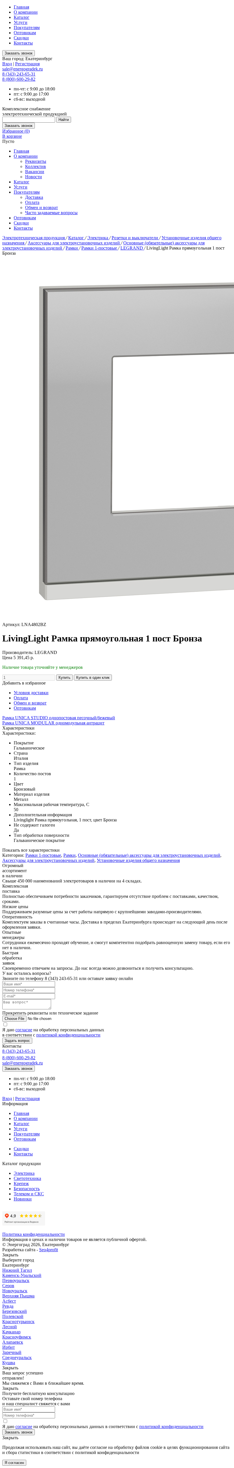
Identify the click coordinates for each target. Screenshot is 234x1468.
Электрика (98, 237)
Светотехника (27, 1178)
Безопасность (27, 1188)
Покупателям (27, 27)
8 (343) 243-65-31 (18, 74)
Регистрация (27, 63)
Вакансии (34, 171)
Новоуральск (14, 1290)
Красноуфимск (16, 1337)
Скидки (21, 37)
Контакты (23, 43)
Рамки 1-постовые (99, 248)
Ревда (7, 1306)
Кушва (8, 1362)
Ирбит (8, 1347)
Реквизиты (35, 161)
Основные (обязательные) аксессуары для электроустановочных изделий (149, 855)
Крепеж (21, 1183)
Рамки (72, 248)
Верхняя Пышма (18, 1295)
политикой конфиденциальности (68, 1034)
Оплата (32, 202)
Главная (21, 7)
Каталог (21, 17)
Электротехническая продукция (34, 237)
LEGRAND (132, 248)
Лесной (9, 1326)
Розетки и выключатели (135, 237)
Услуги (20, 22)
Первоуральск (15, 1280)
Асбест (9, 1301)
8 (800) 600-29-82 (18, 79)
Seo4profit (48, 1249)
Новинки (23, 1198)
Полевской (12, 1316)
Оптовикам (25, 32)
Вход (7, 63)
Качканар (11, 1331)
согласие (23, 1029)
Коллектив (35, 166)
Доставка (34, 197)
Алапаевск (12, 1342)
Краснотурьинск (18, 1321)
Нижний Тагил (17, 1270)
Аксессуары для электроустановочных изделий (74, 242)
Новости (33, 176)
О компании (26, 12)
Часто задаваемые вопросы (51, 212)
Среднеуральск (17, 1357)
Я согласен (14, 1463)
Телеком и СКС (29, 1193)
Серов (8, 1285)
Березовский (14, 1311)
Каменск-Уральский (21, 1275)
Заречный (11, 1352)
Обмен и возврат (41, 207)
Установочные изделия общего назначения (138, 860)
